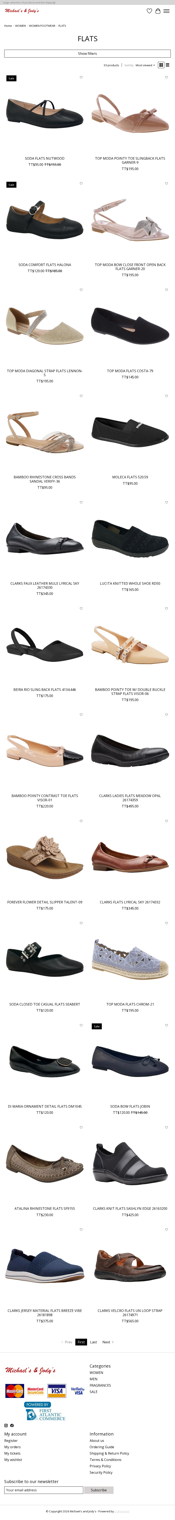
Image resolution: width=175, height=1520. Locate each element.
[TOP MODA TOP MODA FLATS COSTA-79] (130, 326)
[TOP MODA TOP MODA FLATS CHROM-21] (130, 959)
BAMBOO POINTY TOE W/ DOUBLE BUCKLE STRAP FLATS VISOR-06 (130, 691)
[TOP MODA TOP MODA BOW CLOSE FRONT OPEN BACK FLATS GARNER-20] (130, 220)
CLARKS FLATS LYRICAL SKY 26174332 (130, 902)
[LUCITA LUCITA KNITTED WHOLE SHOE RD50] (130, 538)
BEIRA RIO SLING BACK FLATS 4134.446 (44, 689)
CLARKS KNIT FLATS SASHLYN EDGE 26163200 (130, 1208)
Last (93, 1342)
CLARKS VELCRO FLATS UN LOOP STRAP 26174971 (130, 1312)
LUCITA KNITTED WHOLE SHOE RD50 (130, 583)
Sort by (129, 65)
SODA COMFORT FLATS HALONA (45, 264)
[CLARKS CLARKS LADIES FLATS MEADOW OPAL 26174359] (130, 751)
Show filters (87, 53)
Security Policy (101, 1472)
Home (8, 26)
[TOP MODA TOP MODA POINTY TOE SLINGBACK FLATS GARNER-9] (130, 113)
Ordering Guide (102, 1447)
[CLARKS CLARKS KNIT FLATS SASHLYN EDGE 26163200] (130, 1163)
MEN (94, 1379)
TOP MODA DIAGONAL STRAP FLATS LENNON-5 (45, 373)
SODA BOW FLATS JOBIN (130, 1106)
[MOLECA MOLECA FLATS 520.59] (130, 432)
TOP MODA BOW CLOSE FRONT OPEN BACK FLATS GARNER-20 (130, 266)
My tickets (12, 1453)
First (81, 1342)
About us (97, 1440)
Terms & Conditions (105, 1459)
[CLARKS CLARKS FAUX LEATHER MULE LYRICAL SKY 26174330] (44, 538)
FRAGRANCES (100, 1385)
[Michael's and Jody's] (21, 11)
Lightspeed (122, 1511)
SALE (94, 1391)
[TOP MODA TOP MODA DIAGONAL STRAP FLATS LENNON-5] (44, 326)
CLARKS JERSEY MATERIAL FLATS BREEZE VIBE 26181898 (45, 1312)
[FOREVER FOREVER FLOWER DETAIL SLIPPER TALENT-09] (44, 857)
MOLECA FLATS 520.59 (130, 477)
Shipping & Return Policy (109, 1453)
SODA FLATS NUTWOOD (44, 158)
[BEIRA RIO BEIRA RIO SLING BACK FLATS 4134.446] (44, 644)
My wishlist (13, 1459)
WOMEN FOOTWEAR (42, 26)
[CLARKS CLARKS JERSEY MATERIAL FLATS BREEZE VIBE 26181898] (44, 1266)
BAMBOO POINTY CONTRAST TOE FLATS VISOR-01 (45, 797)
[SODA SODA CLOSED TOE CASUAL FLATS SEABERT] (44, 959)
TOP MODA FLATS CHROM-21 (130, 1004)
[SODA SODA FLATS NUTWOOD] (44, 113)
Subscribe (99, 1490)
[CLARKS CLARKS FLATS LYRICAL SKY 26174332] (130, 857)
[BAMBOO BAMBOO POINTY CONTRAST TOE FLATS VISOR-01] (44, 751)
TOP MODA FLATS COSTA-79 (130, 371)
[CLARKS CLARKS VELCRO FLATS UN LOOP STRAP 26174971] (130, 1266)
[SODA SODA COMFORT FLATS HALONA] (44, 220)
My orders (12, 1447)
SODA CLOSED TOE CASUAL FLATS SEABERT (44, 1004)
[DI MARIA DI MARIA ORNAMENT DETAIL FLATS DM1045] (44, 1061)
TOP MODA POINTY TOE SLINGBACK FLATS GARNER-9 (130, 160)
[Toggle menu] (166, 11)
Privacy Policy (100, 1466)
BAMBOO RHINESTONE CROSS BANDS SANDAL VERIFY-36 (45, 479)
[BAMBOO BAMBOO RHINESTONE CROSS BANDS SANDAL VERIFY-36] (44, 432)
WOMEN (20, 26)
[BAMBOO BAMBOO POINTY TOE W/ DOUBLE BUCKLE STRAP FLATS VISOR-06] (130, 644)
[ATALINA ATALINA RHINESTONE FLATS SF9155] (44, 1163)
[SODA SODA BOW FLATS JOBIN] (130, 1061)
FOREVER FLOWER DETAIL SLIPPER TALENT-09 (44, 902)
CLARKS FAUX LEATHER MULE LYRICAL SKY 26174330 (44, 585)
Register (11, 1440)
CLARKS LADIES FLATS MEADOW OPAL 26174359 (130, 797)
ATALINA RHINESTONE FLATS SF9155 (45, 1208)
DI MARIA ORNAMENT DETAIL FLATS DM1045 (45, 1106)
